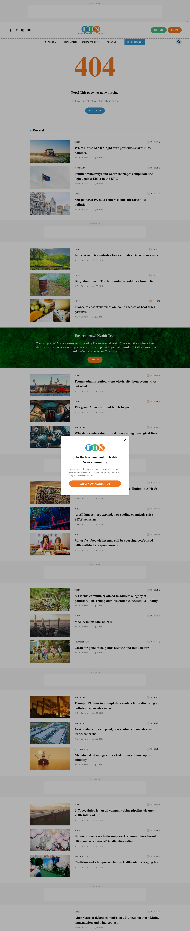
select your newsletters (95, 483)
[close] (124, 440)
